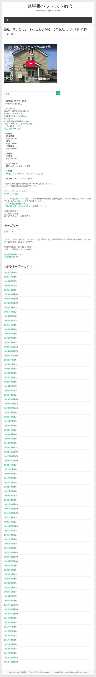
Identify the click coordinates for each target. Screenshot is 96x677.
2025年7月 (9, 316)
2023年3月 (9, 438)
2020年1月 (9, 600)
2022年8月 (9, 469)
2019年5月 (9, 635)
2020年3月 (9, 591)
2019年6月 (9, 631)
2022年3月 (9, 491)
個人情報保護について (14, 254)
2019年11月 (9, 609)
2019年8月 (9, 622)
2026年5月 (9, 281)
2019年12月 (9, 605)
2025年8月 (9, 311)
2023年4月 (9, 434)
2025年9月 (9, 307)
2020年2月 (9, 596)
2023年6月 (9, 425)
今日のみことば (11, 193)
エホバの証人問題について (16, 203)
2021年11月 (9, 508)
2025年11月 (9, 298)
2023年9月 (9, 412)
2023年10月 (9, 408)
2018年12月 (9, 657)
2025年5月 (9, 325)
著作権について (11, 257)
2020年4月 (9, 587)
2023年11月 (9, 403)
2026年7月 (9, 277)
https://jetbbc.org (20, 116)
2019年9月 (9, 618)
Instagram (8, 118)
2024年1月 (9, 395)
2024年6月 (9, 373)
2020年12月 (9, 552)
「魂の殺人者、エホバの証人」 (18, 206)
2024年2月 (9, 390)
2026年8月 (9, 272)
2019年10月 (9, 613)
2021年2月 (9, 543)
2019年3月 (9, 644)
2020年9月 (9, 565)
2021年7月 (9, 526)
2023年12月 (9, 399)
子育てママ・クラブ (15, 173)
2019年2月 (9, 648)
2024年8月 (9, 364)
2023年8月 (9, 417)
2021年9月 (9, 517)
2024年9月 (9, 360)
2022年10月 (9, 460)
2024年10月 (9, 355)
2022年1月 (9, 500)
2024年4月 (9, 381)
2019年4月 (9, 640)
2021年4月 (9, 535)
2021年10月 (9, 513)
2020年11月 (9, 557)
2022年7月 (9, 473)
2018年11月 (9, 661)
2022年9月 (9, 465)
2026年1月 (9, 290)
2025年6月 (9, 320)
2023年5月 (9, 430)
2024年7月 (9, 368)
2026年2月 (9, 285)
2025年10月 (9, 303)
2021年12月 (9, 504)
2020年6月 (9, 578)
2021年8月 (9, 521)
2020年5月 (9, 583)
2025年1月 (9, 342)
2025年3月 (9, 333)
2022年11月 (9, 456)
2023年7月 (9, 421)
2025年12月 (9, 294)
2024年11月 (9, 351)
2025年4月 (9, 329)
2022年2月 (9, 495)
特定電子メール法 (12, 128)
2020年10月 (9, 561)
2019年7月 (9, 627)
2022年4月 (9, 487)
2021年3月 (9, 539)
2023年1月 (9, 447)
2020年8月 (9, 570)
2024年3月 (9, 386)
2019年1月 (9, 653)
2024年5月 (9, 377)
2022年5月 (9, 482)
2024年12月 (9, 347)
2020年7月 (9, 574)
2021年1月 (9, 548)
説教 (6, 231)
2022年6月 (9, 478)
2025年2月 (9, 338)
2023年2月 (9, 443)
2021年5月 (9, 530)
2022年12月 (9, 451)
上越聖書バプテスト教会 (48, 6)
